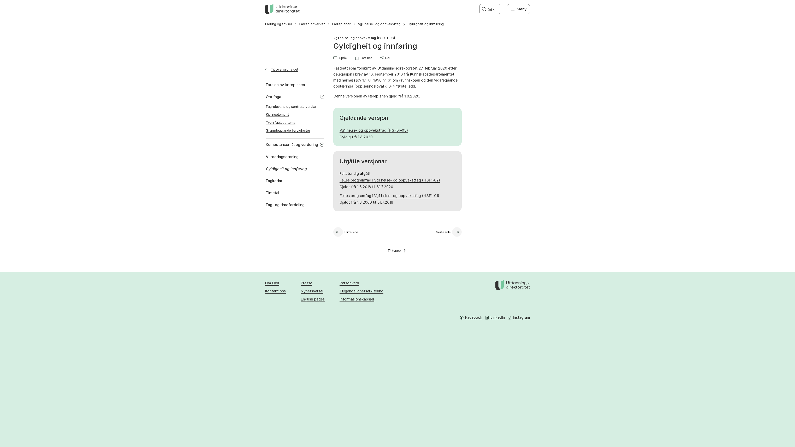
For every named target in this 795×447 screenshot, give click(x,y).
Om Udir (272, 283)
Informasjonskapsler (357, 299)
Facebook (473, 317)
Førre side (351, 232)
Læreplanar (341, 24)
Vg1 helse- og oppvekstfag (379, 24)
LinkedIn (497, 317)
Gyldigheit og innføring (426, 24)
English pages (313, 299)
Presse (306, 283)
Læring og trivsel (278, 24)
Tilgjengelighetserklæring (361, 291)
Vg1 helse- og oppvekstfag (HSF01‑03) (374, 130)
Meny (521, 9)
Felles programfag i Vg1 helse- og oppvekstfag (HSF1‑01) (389, 195)
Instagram (521, 317)
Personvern (349, 283)
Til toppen (395, 250)
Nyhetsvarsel (312, 291)
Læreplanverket (312, 24)
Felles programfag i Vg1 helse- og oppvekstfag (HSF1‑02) (390, 180)
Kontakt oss (275, 291)
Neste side (443, 232)
